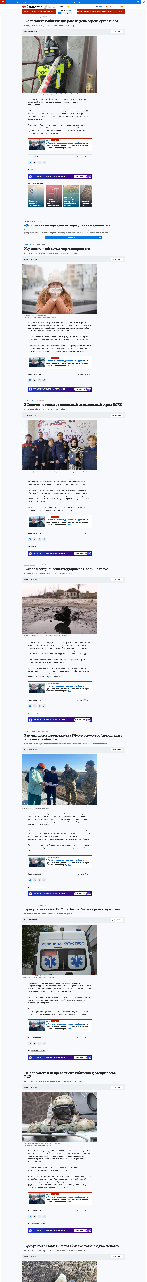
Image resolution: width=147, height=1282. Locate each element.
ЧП (32, 169)
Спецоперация (27, 2)
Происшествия (102, 11)
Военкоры (50, 11)
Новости (33, 11)
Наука (102, 2)
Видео (17, 2)
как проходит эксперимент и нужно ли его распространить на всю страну (67, 145)
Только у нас (42, 11)
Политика (38, 2)
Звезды (73, 2)
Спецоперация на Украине (38, 713)
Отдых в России (77, 11)
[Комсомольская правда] (32, 7)
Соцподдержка (92, 2)
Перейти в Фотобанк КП (49, 317)
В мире (66, 2)
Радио (100, 7)
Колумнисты (117, 2)
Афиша (110, 11)
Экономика (57, 2)
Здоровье (81, 2)
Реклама (109, 7)
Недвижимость (33, 731)
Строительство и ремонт (38, 886)
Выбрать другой (66, 13)
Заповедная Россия (90, 11)
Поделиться (117, 31)
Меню (3, 2)
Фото (11, 2)
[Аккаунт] (144, 2)
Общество (47, 2)
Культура (33, 546)
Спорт (108, 2)
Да (59, 13)
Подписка (119, 7)
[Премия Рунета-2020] (48, 7)
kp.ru (88, 157)
